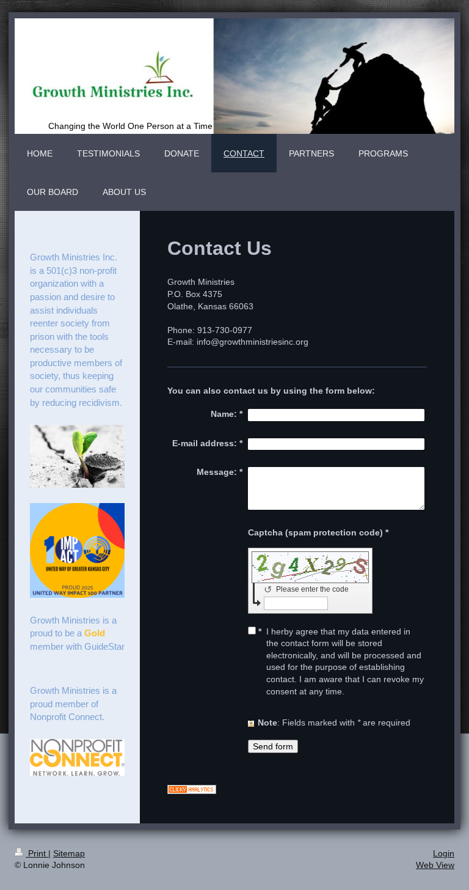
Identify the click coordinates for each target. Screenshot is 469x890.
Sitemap (69, 853)
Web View (435, 865)
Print (37, 853)
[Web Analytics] (297, 789)
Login (443, 853)
